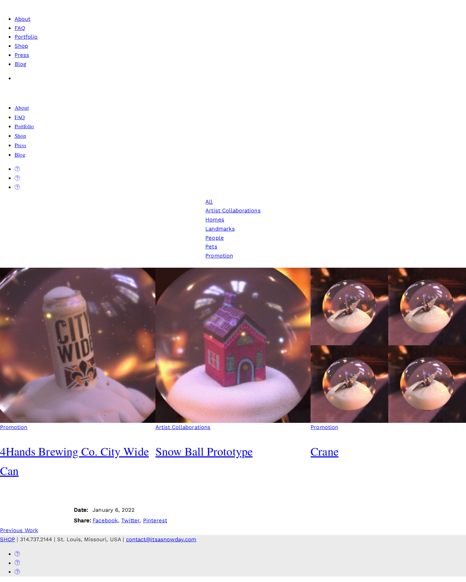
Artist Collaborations (232, 210)
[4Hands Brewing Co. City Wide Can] (77, 345)
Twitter (130, 520)
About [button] (22, 19)
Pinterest (155, 520)
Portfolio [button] (26, 37)
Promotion (219, 255)
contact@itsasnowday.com (161, 539)
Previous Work (19, 530)
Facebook (105, 520)
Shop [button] (21, 46)
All (209, 201)
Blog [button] (20, 64)
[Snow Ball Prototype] (233, 345)
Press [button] (22, 55)
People (214, 238)
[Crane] (388, 345)
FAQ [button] (20, 28)
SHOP (7, 539)
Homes (214, 219)
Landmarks (220, 228)
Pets (211, 246)
